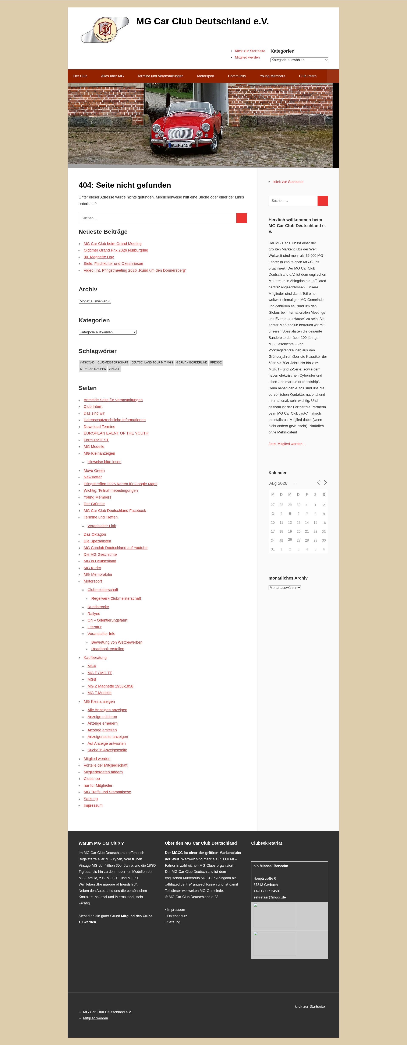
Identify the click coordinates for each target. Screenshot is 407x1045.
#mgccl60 (87, 362)
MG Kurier (92, 568)
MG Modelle (94, 446)
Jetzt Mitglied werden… (287, 444)
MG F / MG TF (100, 673)
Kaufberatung (95, 657)
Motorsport (93, 581)
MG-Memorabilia (98, 574)
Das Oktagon (95, 534)
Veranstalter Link (102, 526)
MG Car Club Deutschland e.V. (202, 21)
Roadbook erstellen (107, 649)
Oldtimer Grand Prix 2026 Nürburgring (116, 250)
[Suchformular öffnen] (333, 76)
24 (273, 540)
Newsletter (93, 477)
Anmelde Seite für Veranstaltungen (113, 400)
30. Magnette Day (99, 257)
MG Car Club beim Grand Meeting (113, 244)
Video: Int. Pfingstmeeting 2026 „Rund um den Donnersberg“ (135, 270)
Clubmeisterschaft (113, 362)
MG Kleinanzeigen (99, 701)
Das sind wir (94, 413)
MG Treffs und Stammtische (107, 792)
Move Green (94, 470)
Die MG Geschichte (100, 554)
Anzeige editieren (102, 717)
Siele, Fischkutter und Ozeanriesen (113, 263)
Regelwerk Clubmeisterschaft (116, 598)
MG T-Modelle (100, 693)
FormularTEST (96, 440)
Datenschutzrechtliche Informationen (115, 420)
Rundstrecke (98, 607)
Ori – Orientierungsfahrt (107, 620)
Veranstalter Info (101, 633)
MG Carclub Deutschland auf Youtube (116, 548)
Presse (216, 362)
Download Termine (99, 427)
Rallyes (94, 614)
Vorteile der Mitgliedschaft (105, 765)
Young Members (97, 497)
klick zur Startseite (288, 182)
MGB (92, 679)
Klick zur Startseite (250, 51)
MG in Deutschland (100, 561)
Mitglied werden (247, 57)
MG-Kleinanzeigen (99, 453)
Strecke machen (93, 368)
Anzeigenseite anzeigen (108, 737)
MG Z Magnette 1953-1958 (110, 686)
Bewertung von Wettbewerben (116, 642)
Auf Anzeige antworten (107, 743)
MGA (92, 666)
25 (281, 540)
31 (307, 505)
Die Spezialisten (97, 541)
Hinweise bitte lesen (104, 462)
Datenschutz (177, 916)
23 (324, 532)
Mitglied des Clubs (136, 916)
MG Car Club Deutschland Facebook (115, 511)
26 (290, 539)
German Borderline (191, 362)
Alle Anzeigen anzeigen (107, 710)
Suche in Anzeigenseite (107, 750)
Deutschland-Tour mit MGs (152, 362)
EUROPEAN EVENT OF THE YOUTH (116, 433)
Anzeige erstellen (102, 730)
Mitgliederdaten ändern (103, 772)
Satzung (91, 799)
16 (324, 523)
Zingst (114, 368)
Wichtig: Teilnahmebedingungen (111, 490)
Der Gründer (94, 504)
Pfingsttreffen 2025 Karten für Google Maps (120, 484)
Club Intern (307, 76)
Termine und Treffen (101, 517)
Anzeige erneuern (103, 723)
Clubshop (92, 779)
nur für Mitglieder (98, 785)
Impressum (93, 805)
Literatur (95, 627)
